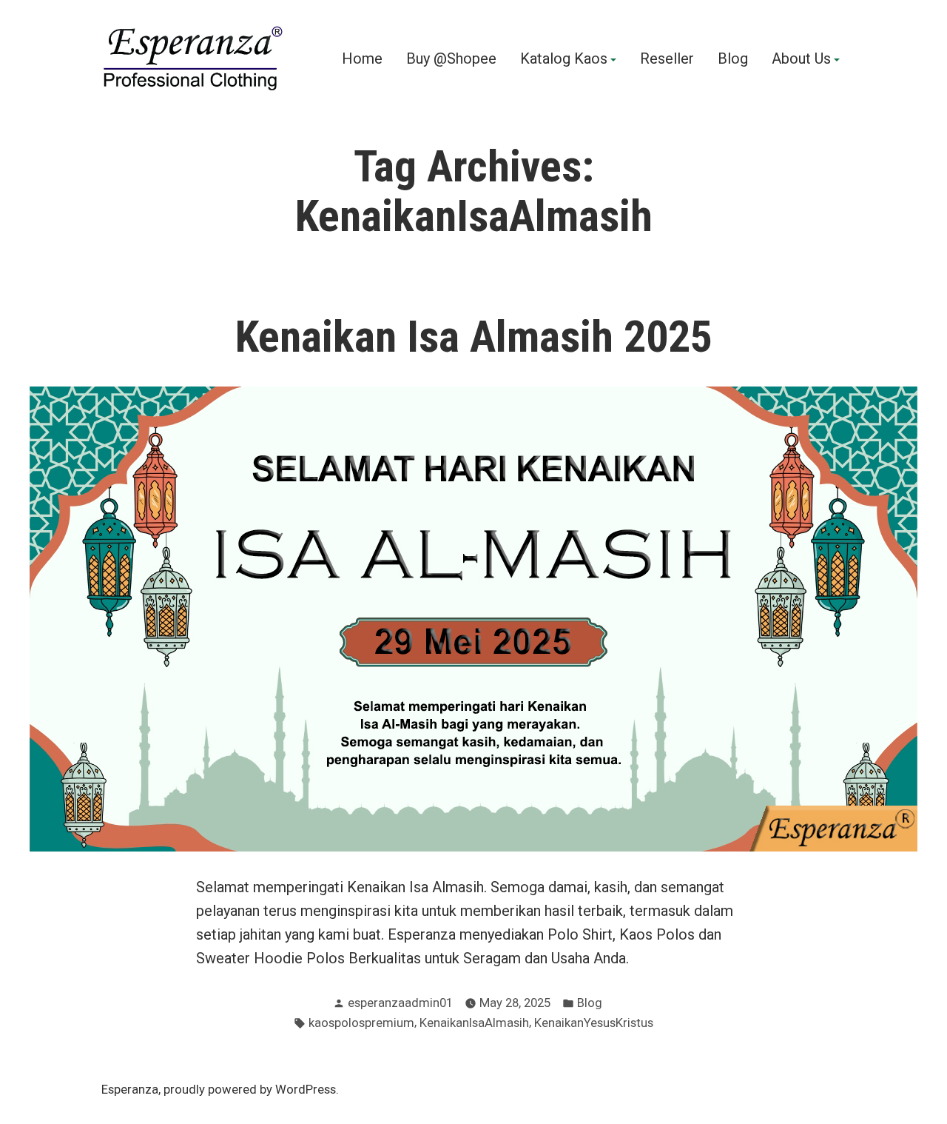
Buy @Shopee (451, 59)
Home (362, 59)
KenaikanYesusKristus (593, 1023)
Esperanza (129, 1090)
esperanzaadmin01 (400, 1003)
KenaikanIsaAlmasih (474, 1023)
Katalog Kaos (563, 59)
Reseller (667, 59)
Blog (733, 59)
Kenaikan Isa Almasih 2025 (473, 337)
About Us (801, 59)
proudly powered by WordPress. (251, 1090)
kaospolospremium (361, 1023)
